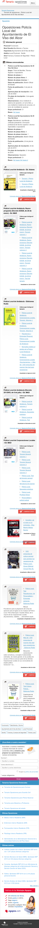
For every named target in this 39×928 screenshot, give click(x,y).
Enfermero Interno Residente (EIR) (15, 823)
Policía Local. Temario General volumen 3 (25, 470)
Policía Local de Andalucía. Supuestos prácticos (27, 411)
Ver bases (16, 112)
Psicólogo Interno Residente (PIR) (15, 833)
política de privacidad (31, 772)
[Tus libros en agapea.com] (19, 901)
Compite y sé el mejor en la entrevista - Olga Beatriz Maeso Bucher (28, 525)
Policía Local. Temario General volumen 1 (25, 454)
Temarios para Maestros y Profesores (16, 803)
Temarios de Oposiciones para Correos (17, 787)
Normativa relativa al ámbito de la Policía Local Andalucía (27, 349)
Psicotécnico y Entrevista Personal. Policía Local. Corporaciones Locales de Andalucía (27, 339)
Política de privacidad (22, 922)
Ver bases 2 (24, 160)
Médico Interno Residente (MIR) (14, 817)
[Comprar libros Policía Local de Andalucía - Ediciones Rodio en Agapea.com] (27, 381)
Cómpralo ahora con (22, 196)
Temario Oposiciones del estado (14, 808)
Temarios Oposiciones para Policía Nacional (18, 798)
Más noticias (34, 886)
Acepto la (28, 772)
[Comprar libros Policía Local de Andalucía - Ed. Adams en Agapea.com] (27, 199)
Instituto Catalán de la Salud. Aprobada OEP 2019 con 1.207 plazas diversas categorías (20, 850)
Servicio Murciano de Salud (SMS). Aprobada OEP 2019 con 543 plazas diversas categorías (21, 858)
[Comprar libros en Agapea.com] (29, 543)
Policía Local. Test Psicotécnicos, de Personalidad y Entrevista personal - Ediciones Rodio (29, 595)
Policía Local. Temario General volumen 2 (25, 462)
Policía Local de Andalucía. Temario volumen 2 (26, 403)
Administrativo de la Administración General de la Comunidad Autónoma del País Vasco (20, 840)
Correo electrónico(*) (7, 765)
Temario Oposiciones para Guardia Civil (17, 792)
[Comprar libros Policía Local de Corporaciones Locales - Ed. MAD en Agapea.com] (27, 512)
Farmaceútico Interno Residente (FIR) (16, 828)
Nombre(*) (4, 758)
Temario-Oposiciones (8, 10)
